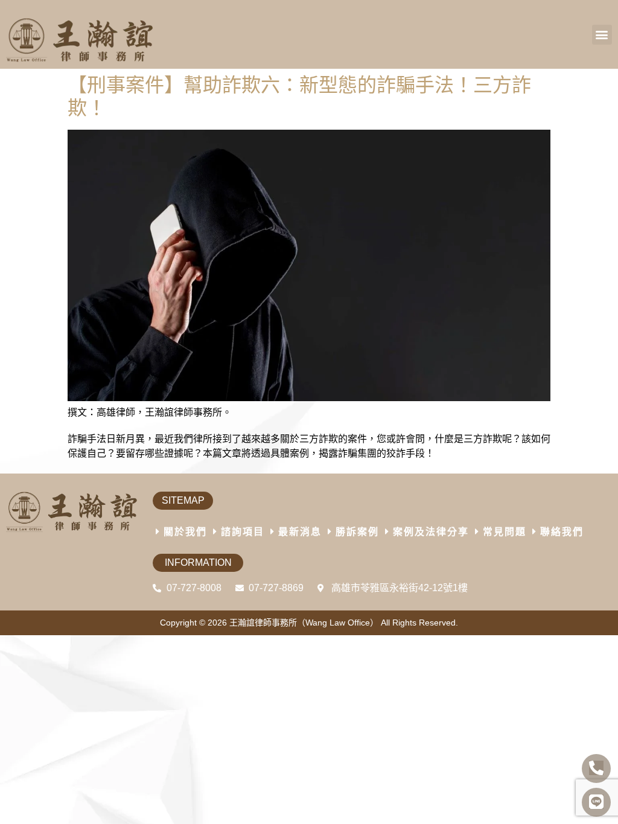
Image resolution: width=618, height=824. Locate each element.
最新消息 (300, 532)
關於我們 (185, 532)
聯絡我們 (562, 532)
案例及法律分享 (431, 532)
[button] (602, 35)
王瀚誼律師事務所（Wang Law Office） (303, 622)
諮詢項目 (242, 532)
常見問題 (504, 532)
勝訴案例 (357, 532)
